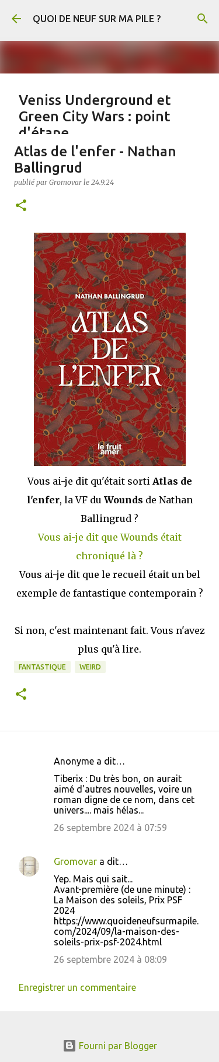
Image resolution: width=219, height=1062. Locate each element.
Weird (90, 667)
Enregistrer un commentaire (77, 987)
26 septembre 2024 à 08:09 (110, 959)
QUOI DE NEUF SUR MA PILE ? (97, 18)
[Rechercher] (203, 19)
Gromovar (75, 861)
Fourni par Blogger (117, 1045)
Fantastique (42, 667)
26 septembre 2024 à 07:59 (110, 827)
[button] (21, 206)
